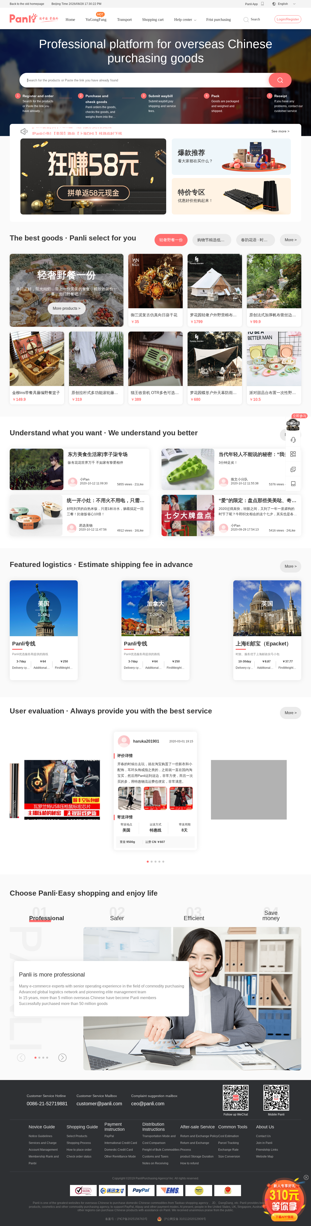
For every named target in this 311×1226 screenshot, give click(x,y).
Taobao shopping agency (191, 1203)
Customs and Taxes (155, 1156)
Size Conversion (229, 1156)
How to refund (189, 1163)
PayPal (109, 1136)
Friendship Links (267, 1149)
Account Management (43, 1149)
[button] (35, 1058)
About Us (265, 1126)
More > (291, 240)
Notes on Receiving (155, 1163)
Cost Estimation (228, 1136)
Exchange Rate (228, 1149)
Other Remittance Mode (120, 1156)
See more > (280, 131)
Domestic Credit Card (118, 1149)
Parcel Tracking (228, 1143)
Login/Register (288, 19)
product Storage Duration (197, 1156)
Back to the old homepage (27, 4)
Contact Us (263, 1136)
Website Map (264, 1156)
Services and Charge (43, 1143)
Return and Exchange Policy (199, 1136)
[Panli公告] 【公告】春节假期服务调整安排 (69, 131)
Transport (124, 19)
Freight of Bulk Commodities (161, 1149)
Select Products (77, 1136)
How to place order (79, 1149)
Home (70, 19)
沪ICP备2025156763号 (132, 1219)
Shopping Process (79, 1143)
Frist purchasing (218, 19)
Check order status (79, 1156)
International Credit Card (120, 1143)
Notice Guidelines (40, 1136)
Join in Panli (264, 1143)
